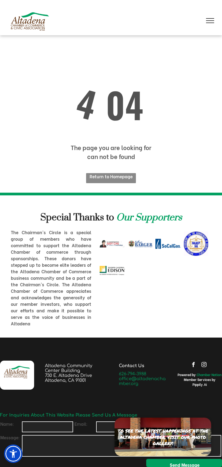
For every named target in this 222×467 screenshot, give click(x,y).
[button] (13, 454)
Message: (10, 437)
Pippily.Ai (199, 384)
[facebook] (193, 365)
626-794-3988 (132, 373)
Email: (80, 424)
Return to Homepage (111, 176)
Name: (7, 424)
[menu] (210, 21)
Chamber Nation (209, 374)
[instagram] (204, 365)
